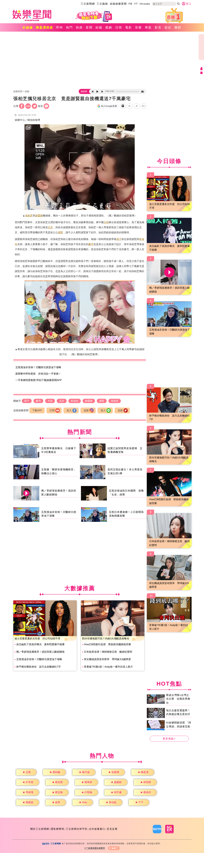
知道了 (115, 848)
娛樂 (27, 91)
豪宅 (90, 244)
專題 (148, 27)
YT (136, 3)
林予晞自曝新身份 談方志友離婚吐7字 (38, 666)
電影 (128, 27)
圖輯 (177, 27)
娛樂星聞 (17, 91)
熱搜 (79, 27)
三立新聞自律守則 (76, 829)
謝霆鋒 (39, 215)
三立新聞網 (88, 3)
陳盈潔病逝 (44, 27)
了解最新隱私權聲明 (95, 848)
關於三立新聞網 (39, 829)
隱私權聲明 (57, 829)
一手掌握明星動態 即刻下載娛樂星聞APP (38, 380)
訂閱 (52, 410)
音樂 (138, 27)
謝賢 (60, 232)
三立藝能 (102, 3)
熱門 (69, 27)
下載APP (37, 410)
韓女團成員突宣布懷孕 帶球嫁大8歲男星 (107, 659)
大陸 (106, 222)
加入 (69, 410)
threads (145, 3)
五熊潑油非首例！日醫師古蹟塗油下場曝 (38, 367)
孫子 (118, 239)
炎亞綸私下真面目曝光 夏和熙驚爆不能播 (40, 644)
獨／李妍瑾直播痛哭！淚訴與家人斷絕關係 (40, 651)
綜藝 (99, 27)
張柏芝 (29, 215)
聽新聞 (84, 91)
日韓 (118, 27)
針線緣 (28, 27)
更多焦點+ (169, 738)
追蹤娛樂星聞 (118, 3)
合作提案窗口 (97, 829)
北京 (50, 227)
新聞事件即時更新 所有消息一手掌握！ (38, 373)
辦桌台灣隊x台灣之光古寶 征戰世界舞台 (178, 699)
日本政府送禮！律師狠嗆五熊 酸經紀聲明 (108, 651)
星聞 (89, 27)
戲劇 (108, 27)
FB (130, 3)
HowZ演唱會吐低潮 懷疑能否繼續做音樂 (107, 644)
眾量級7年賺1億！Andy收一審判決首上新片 (108, 666)
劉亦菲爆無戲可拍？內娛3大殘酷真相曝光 (105, 638)
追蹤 (86, 410)
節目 (168, 27)
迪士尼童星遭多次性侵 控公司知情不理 (37, 638)
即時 (59, 27)
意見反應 (112, 829)
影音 (158, 27)
